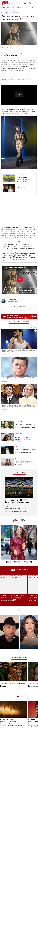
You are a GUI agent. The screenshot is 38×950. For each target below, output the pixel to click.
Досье (19, 610)
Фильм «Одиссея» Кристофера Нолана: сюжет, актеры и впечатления (24, 462)
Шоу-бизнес (6, 12)
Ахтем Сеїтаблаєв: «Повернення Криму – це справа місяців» (24, 179)
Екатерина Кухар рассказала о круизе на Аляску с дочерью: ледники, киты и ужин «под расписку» (23, 438)
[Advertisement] (19, 211)
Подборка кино (19, 658)
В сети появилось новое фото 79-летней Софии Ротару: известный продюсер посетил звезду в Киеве (25, 426)
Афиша (19, 696)
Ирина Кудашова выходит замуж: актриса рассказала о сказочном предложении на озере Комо (25, 450)
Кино (16, 458)
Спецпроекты (19, 472)
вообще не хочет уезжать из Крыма (14, 113)
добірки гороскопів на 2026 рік (19, 562)
